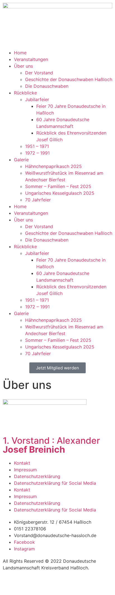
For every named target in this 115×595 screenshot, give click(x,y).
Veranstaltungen (31, 59)
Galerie (21, 159)
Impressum (25, 469)
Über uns (23, 66)
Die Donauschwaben (46, 86)
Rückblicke (25, 93)
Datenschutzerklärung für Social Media (55, 483)
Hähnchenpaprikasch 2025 (53, 166)
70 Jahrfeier (38, 200)
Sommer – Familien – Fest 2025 (58, 186)
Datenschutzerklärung (37, 476)
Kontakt (22, 463)
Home (20, 52)
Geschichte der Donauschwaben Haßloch (68, 79)
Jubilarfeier (37, 99)
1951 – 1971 (37, 146)
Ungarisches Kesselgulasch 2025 (59, 193)
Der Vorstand (39, 72)
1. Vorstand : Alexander (51, 445)
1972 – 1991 (37, 153)
